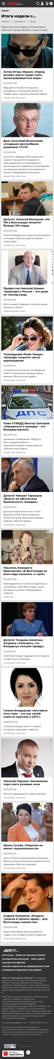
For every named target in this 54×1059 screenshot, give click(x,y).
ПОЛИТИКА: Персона (14, 245)
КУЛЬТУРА (8, 597)
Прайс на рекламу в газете (30, 955)
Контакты (7, 955)
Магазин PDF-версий (13, 963)
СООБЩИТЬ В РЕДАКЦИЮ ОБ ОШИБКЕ (21, 970)
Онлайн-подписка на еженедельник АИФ (25, 966)
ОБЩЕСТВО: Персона (14, 98)
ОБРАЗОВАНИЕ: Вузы (14, 311)
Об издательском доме (15, 959)
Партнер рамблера (24, 1046)
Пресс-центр (38, 959)
